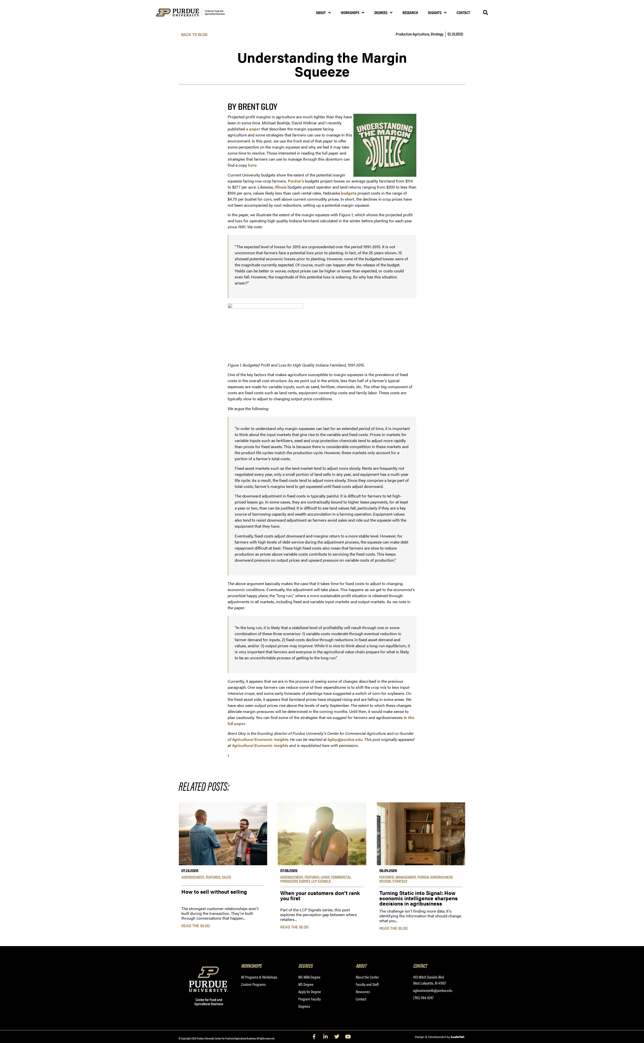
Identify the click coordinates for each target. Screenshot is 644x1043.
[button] (485, 13)
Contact (463, 12)
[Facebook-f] (314, 1037)
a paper (253, 129)
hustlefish (457, 1036)
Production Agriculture (412, 34)
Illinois (281, 187)
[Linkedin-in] (325, 1037)
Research (410, 12)
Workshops (350, 12)
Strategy (437, 34)
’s (302, 181)
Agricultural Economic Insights (260, 745)
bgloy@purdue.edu (345, 739)
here (252, 165)
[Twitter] (337, 1037)
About (321, 12)
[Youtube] (348, 1037)
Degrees (380, 12)
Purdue (294, 181)
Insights (434, 12)
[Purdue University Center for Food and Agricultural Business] (197, 12)
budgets (348, 193)
